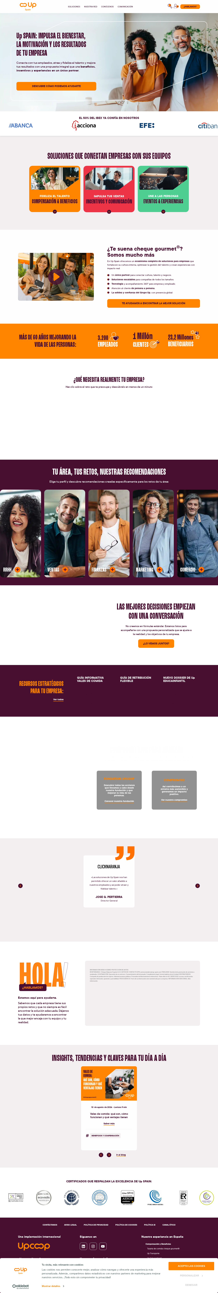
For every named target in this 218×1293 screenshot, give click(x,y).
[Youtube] (103, 1246)
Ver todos (58, 699)
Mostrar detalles (51, 1286)
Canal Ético (169, 1224)
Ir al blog (121, 1154)
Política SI (149, 1224)
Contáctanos (50, 1224)
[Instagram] (93, 1246)
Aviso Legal (70, 1224)
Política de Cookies (126, 1224)
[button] (20, 886)
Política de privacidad (96, 1224)
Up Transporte (153, 1253)
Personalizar (189, 1275)
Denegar (191, 1285)
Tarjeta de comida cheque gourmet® (163, 1248)
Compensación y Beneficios (158, 1243)
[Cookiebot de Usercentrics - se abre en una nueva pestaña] (21, 1286)
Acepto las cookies (191, 1266)
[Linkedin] (83, 1246)
